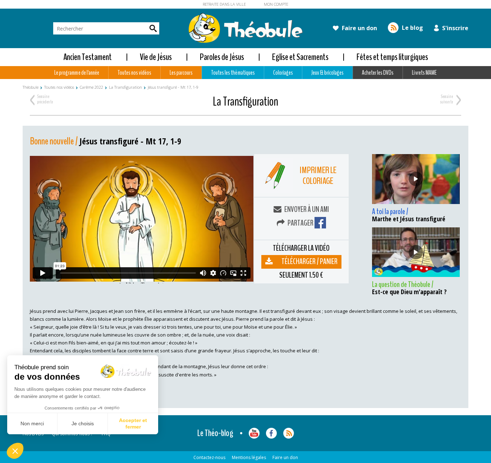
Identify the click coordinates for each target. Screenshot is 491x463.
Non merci (32, 423)
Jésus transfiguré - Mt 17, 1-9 (173, 87)
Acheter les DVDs (378, 72)
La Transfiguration (125, 87)
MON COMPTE (276, 4)
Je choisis (83, 423)
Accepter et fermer (133, 423)
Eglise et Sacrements (300, 57)
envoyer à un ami (306, 209)
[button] (15, 450)
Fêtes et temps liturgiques (392, 57)
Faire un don (358, 28)
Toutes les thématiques (232, 72)
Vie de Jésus (156, 57)
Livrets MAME (424, 72)
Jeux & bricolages (327, 72)
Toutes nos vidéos (134, 72)
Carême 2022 (91, 87)
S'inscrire (454, 28)
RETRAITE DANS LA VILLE (224, 4)
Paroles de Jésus (222, 57)
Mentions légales (249, 457)
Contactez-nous (209, 457)
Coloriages (283, 72)
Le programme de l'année (76, 72)
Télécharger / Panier (309, 261)
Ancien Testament (87, 57)
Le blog (411, 28)
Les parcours (181, 72)
